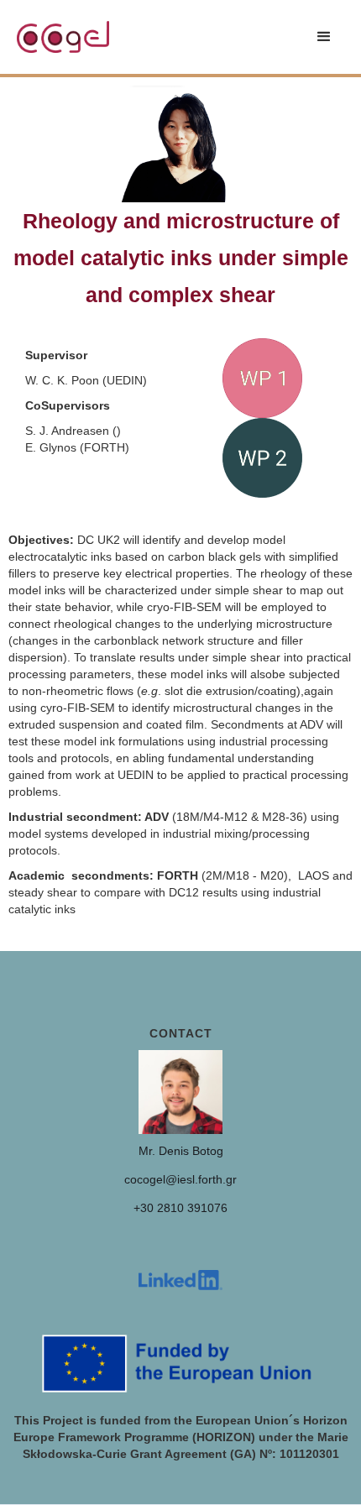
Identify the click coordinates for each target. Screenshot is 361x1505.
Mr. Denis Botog (181, 1150)
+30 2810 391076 (180, 1208)
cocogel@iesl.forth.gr (180, 1179)
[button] (324, 37)
